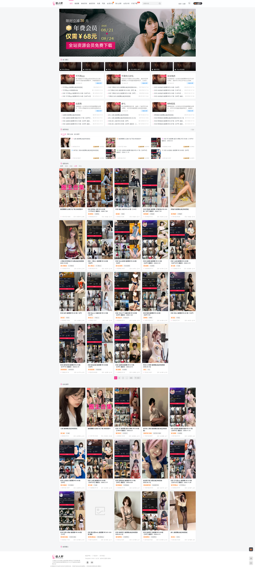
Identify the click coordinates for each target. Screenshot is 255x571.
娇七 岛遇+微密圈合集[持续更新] (118, 115)
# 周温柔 (152, 214)
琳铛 (146, 317)
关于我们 (102, 556)
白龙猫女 (64, 485)
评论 (80, 166)
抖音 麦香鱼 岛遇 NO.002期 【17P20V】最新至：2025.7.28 (98, 210)
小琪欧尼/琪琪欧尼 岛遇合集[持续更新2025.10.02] (72, 262)
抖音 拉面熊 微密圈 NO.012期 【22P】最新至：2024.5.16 (152, 262)
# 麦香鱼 (97, 214)
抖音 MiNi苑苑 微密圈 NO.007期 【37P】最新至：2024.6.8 (172, 121)
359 (131, 378)
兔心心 (91, 317)
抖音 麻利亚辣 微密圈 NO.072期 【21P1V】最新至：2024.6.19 (70, 366)
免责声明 (87, 556)
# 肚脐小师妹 (72, 537)
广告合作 (95, 556)
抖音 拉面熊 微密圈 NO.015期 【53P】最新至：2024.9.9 (80, 124)
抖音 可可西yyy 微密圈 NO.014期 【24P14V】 (77, 96)
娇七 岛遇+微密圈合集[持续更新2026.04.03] (122, 118)
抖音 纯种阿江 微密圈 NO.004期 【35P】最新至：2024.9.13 (153, 533)
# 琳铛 (150, 317)
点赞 (75, 166)
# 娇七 (178, 537)
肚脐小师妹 (65, 537)
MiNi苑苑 (171, 103)
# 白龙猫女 (71, 485)
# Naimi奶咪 (127, 265)
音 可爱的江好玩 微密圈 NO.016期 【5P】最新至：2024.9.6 (127, 90)
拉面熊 (79, 103)
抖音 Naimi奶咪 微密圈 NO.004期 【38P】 (125, 262)
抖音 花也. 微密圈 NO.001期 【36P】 (182, 313)
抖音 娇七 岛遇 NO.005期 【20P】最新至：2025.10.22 (125, 124)
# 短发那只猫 (155, 485)
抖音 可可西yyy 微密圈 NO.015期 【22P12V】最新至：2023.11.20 (83, 93)
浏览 (71, 166)
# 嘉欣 (122, 214)
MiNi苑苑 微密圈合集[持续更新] (164, 115)
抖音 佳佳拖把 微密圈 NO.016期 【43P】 (167, 87)
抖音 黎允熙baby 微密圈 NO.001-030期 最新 (99, 533)
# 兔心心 (97, 317)
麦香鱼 (91, 214)
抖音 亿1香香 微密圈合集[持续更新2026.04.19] (154, 366)
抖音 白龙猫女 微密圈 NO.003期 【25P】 (176, 150)
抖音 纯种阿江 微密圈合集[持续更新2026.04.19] (126, 533)
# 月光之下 (126, 317)
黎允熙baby (93, 537)
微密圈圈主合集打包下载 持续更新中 (130, 139)
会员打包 (110, 3)
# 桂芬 (67, 317)
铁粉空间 (84, 3)
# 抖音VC (125, 433)
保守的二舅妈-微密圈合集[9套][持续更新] (86, 150)
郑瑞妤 (174, 214)
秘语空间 (92, 3)
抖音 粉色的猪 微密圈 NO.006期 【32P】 (98, 366)
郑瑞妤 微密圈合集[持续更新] (180, 209)
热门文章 (63, 134)
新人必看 (118, 3)
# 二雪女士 (98, 265)
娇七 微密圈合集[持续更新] (179, 532)
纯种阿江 (119, 537)
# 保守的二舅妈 (157, 433)
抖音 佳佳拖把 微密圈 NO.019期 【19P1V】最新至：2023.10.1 (174, 90)
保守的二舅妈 (148, 433)
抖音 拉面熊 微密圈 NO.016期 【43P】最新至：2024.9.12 (81, 121)
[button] (59, 32)
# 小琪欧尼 (71, 265)
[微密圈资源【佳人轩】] (57, 556)
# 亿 (149, 369)
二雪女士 (92, 265)
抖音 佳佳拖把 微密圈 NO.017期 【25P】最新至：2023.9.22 (173, 96)
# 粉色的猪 (98, 369)
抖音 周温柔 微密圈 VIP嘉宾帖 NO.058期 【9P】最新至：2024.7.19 (155, 210)
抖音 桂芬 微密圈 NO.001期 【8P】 (71, 313)
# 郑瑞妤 (180, 214)
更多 (192, 130)
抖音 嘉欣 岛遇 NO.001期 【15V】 (126, 209)
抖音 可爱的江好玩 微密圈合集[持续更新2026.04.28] (124, 87)
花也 (174, 317)
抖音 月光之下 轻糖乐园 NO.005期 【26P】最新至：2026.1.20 (126, 314)
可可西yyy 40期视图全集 (70, 90)
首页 (71, 3)
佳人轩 (97, 558)
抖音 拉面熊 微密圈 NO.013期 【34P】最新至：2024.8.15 (124, 366)
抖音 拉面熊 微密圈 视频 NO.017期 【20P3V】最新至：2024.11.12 (83, 118)
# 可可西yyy (182, 485)
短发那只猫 (148, 485)
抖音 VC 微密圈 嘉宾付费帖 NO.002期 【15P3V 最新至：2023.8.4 (177, 140)
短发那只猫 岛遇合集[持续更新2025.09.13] (152, 481)
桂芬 (63, 317)
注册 (183, 4)
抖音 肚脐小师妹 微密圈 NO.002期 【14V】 (71, 533)
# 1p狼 (178, 265)
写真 (103, 3)
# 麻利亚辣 (71, 369)
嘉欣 (118, 214)
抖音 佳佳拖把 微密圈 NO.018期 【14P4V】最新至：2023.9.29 (174, 93)
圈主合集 (70, 134)
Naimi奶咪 (119, 265)
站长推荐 (76, 134)
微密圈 (77, 3)
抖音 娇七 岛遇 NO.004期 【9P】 (118, 121)
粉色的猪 (92, 369)
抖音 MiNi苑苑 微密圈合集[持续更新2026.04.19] (169, 118)
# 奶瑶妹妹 (126, 485)
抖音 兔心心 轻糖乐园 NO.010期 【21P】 (98, 314)
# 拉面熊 (152, 265)
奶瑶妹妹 (119, 485)
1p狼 (174, 265)
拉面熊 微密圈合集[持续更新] (71, 115)
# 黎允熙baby (100, 537)
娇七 (124, 103)
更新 (66, 166)
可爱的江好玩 (127, 75)
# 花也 (178, 317)
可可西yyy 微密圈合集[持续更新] (73, 87)
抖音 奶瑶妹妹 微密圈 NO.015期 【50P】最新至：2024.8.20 (125, 481)
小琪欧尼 (64, 265)
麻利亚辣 (64, 369)
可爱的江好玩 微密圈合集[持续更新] (119, 96)
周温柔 (146, 214)
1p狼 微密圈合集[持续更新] (81, 139)
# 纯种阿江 (126, 537)
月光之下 (119, 317)
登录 (179, 4)
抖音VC (119, 433)
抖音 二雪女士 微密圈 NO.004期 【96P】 (98, 262)
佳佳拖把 (171, 75)
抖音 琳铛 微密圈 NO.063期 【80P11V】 (151, 314)
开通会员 (198, 3)
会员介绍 (126, 3)
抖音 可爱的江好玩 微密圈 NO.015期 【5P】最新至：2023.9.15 (128, 93)
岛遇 (98, 3)
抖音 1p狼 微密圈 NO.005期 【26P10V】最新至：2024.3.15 (180, 262)
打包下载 (135, 3)
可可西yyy (80, 75)
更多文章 (99, 83)
